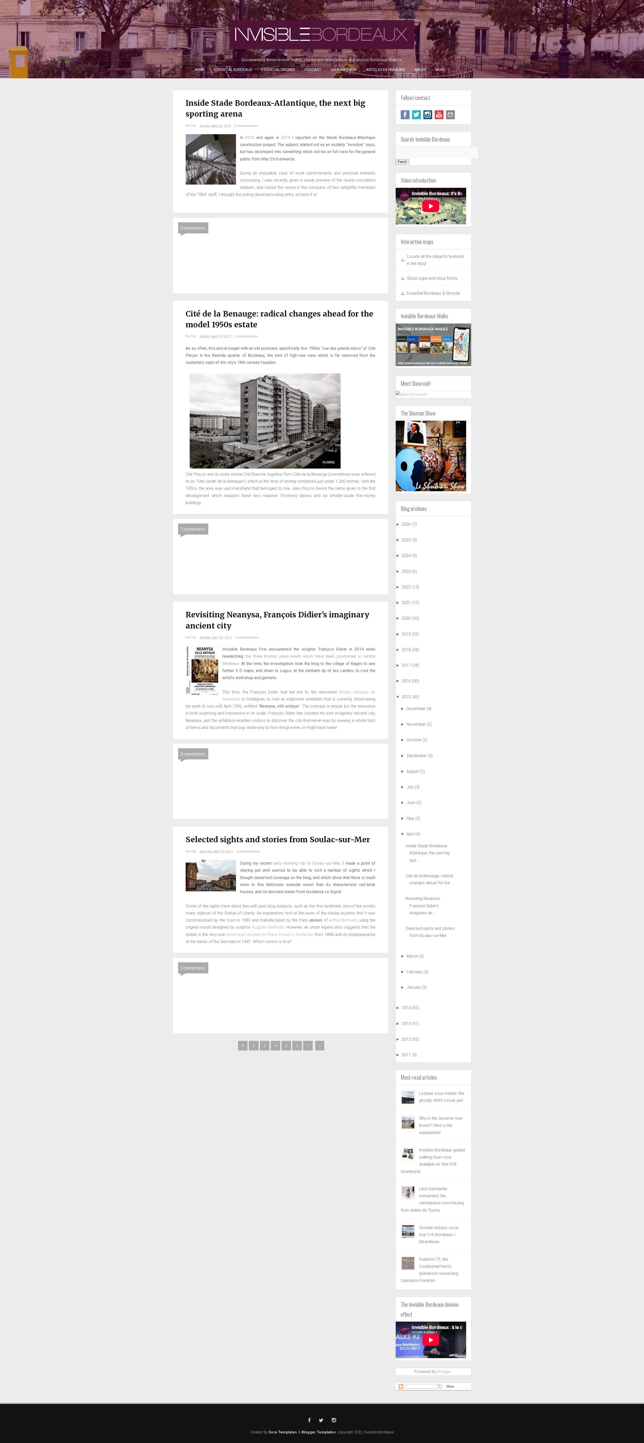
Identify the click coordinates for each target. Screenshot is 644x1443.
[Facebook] (405, 114)
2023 (407, 571)
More (439, 70)
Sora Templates (283, 1432)
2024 (407, 555)
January (414, 987)
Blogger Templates (319, 1432)
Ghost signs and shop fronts (432, 278)
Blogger (444, 1371)
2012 (249, 137)
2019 (407, 634)
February (415, 971)
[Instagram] (427, 114)
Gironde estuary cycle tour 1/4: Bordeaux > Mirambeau (438, 1234)
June (411, 802)
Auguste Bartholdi (268, 927)
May (411, 818)
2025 (407, 540)
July (411, 787)
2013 (407, 1023)
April (411, 834)
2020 (407, 618)
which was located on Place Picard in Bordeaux (269, 934)
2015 (407, 696)
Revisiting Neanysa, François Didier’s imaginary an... (423, 905)
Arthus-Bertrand (343, 920)
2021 (407, 602)
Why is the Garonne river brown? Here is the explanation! (441, 1125)
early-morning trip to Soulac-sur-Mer (306, 863)
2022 (407, 587)
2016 (407, 681)
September (417, 755)
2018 (407, 649)
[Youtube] (439, 114)
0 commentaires (246, 126)
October (414, 739)
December (416, 708)
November (417, 724)
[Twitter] (416, 114)
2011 (407, 1054)
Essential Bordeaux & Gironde (433, 293)
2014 (285, 137)
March (413, 956)
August (413, 771)
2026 (407, 524)
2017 (407, 665)
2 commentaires (246, 336)
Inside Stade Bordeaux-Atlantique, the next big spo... (428, 853)
